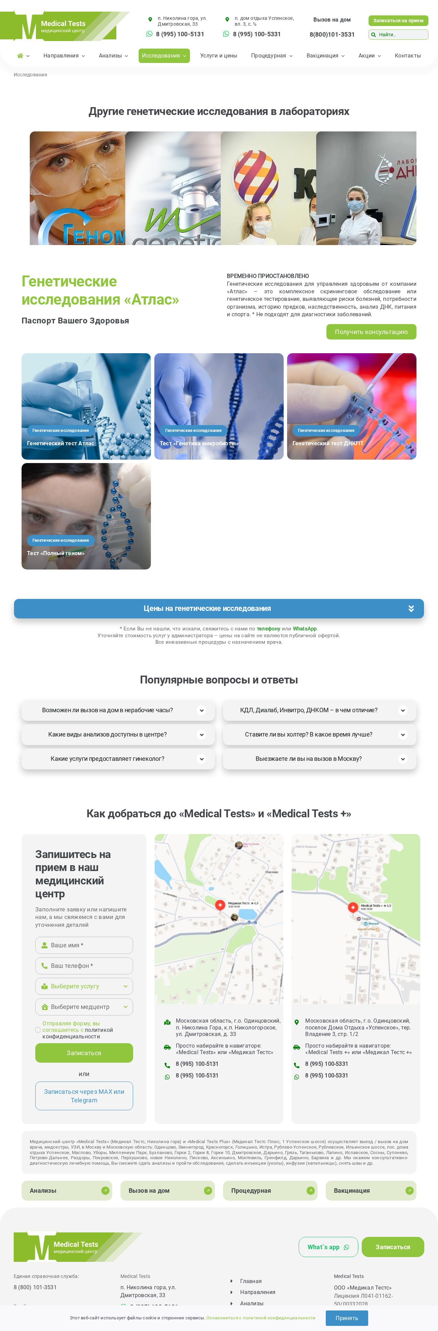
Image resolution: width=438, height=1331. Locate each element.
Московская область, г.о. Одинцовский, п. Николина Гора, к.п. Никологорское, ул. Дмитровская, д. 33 (228, 1027)
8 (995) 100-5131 (197, 1064)
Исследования (30, 74)
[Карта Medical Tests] (219, 836)
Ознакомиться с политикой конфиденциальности (260, 1317)
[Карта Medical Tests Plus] (356, 836)
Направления (257, 1292)
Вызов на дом (332, 19)
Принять (347, 1318)
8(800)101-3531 (332, 34)
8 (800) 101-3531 (35, 1287)
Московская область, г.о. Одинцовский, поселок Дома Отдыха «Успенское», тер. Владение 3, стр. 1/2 (358, 1027)
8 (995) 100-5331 (326, 1064)
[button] (219, 609)
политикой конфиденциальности (77, 1033)
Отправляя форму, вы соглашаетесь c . (77, 1030)
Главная (251, 1281)
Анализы (251, 1303)
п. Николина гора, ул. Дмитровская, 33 (182, 21)
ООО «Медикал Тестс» (363, 1287)
